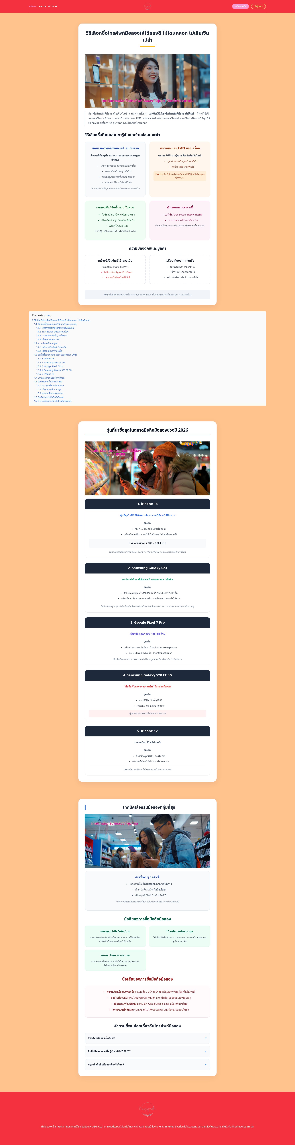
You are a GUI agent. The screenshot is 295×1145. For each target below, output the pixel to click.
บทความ (42, 6)
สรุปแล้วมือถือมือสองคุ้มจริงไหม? (147, 1064)
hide (48, 315)
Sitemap (52, 6)
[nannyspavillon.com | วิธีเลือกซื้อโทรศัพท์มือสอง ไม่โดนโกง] (148, 6)
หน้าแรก (32, 6)
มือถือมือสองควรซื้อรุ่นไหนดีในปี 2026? (147, 1051)
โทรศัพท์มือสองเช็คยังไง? (147, 1038)
